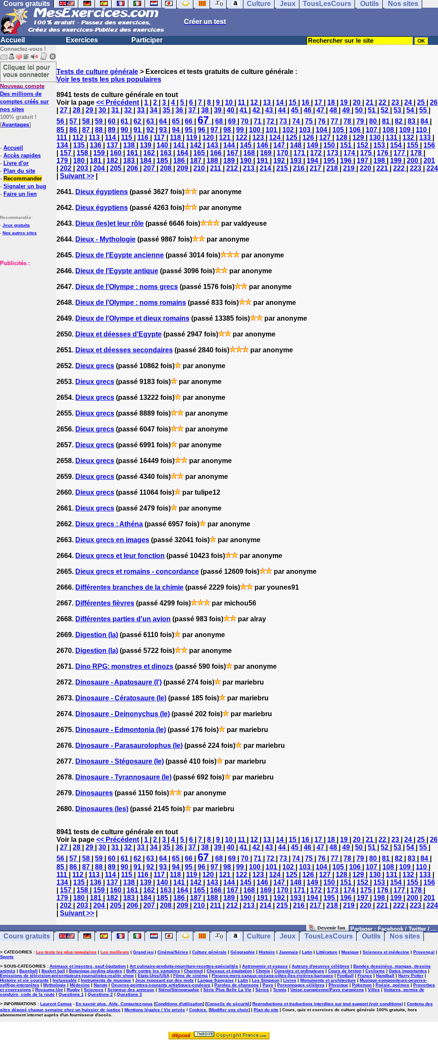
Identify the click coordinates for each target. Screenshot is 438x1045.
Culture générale (209, 952)
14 (280, 102)
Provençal (424, 952)
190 (246, 160)
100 (255, 129)
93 (164, 129)
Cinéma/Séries (172, 952)
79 (361, 121)
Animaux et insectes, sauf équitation (88, 966)
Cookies (197, 1009)
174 (350, 152)
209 (183, 168)
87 (87, 129)
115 (127, 137)
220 (366, 168)
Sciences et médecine (386, 952)
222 (399, 168)
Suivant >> (77, 176)
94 (176, 129)
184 (146, 160)
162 (150, 152)
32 (128, 110)
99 (241, 129)
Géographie (243, 952)
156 (429, 145)
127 (325, 137)
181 (96, 160)
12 (255, 102)
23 (396, 102)
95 (189, 129)
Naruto (100, 985)
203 (83, 168)
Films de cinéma (190, 975)
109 (405, 129)
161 (133, 152)
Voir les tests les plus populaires (108, 79)
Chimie (263, 970)
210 (200, 168)
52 (385, 110)
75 (309, 121)
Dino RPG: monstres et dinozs (124, 666)
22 (383, 102)
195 (330, 160)
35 (167, 110)
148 (296, 145)
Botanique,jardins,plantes (95, 970)
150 (330, 145)
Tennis (280, 989)
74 (297, 121)
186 (179, 160)
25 (421, 102)
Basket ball (53, 970)
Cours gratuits (26, 936)
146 (263, 145)
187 (196, 160)
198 (380, 160)
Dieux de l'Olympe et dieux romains (132, 318)
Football (345, 975)
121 (225, 137)
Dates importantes (408, 970)
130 (375, 137)
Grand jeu (143, 952)
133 (425, 137)
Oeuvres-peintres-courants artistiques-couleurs (160, 985)
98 (228, 129)
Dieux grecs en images (112, 539)
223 (416, 168)
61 (125, 121)
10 (229, 102)
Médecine (80, 985)
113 (95, 137)
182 (113, 160)
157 (66, 152)
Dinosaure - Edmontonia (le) (120, 729)
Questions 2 (100, 994)
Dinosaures (94, 793)
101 (272, 129)
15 (293, 102)
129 (359, 137)
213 (249, 168)
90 (125, 129)
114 (111, 137)
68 (220, 121)
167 (233, 152)
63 (151, 121)
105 (339, 129)
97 (215, 129)
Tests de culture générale (97, 71)
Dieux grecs (94, 365)
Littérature (326, 952)
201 (429, 160)
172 (316, 152)
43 (270, 110)
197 (363, 160)
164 (183, 152)
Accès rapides (22, 155)
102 (289, 129)
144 (230, 145)
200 (413, 160)
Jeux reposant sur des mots (164, 980)
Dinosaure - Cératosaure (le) (120, 698)
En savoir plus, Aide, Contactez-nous (114, 1003)
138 (129, 145)
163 (166, 152)
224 (432, 168)
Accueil (12, 40)
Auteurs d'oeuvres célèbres (320, 966)
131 (392, 137)
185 (163, 160)
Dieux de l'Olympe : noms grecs (126, 286)
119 (192, 137)
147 (280, 145)
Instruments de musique (106, 980)
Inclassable (65, 980)
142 (196, 145)
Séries (262, 989)
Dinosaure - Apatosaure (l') (118, 682)
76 (322, 121)
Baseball (28, 970)
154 (396, 145)
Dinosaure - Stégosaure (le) (119, 761)
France (365, 975)
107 (372, 129)
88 (99, 129)
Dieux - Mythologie (105, 239)
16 (306, 102)
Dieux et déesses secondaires (124, 350)
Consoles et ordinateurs (299, 970)
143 (213, 145)
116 (143, 137)
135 (79, 145)
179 (63, 160)
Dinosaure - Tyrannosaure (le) (123, 777)
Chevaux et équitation (229, 970)
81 (386, 121)
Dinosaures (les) (101, 808)
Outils (371, 936)
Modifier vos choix (229, 1009)
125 (292, 137)
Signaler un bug (24, 186)
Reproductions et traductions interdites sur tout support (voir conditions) (327, 1003)
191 (263, 160)
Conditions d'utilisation (179, 1003)
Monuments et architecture (328, 980)
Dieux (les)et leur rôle (109, 223)
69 (232, 121)
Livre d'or (16, 163)
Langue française (216, 980)
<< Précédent (117, 102)
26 (434, 102)
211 (216, 168)
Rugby (73, 989)
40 (231, 110)
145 (246, 145)
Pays (268, 985)
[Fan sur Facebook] (327, 928)
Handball (385, 975)
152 (363, 145)
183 (129, 160)
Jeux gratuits (16, 225)
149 (313, 145)
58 (87, 121)
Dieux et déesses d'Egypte (118, 334)
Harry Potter (410, 975)
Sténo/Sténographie (178, 989)
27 (64, 110)
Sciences (94, 989)
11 (242, 102)
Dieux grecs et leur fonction (120, 555)
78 (348, 121)
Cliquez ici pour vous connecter (26, 70)
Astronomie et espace (265, 966)
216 (299, 168)
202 (66, 168)
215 (283, 168)
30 (103, 110)
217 (316, 168)
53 (398, 110)
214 (266, 168)
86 (74, 129)
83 (412, 121)
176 (383, 152)
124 (275, 137)
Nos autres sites (20, 232)
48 (334, 110)
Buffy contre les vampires (153, 970)
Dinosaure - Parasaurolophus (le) (129, 745)
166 (216, 152)
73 (284, 121)
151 (346, 145)
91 (138, 129)
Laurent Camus (56, 1003)
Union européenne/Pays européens (327, 989)
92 (151, 129)
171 (300, 152)
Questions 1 (71, 994)
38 (205, 110)
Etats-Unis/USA (153, 975)
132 (409, 137)
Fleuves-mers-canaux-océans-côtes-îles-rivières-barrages (272, 975)
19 (344, 102)
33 (141, 110)
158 (83, 152)
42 (257, 110)
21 (370, 102)
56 (61, 121)
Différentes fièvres (104, 603)
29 (90, 110)
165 (200, 152)
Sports (7, 956)
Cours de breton (344, 970)
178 (416, 152)
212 (233, 168)
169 (266, 152)
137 (113, 145)
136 (96, 145)
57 (74, 121)
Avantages (15, 124)
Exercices (82, 40)
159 (100, 152)
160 (116, 152)
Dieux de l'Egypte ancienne (119, 255)
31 (116, 110)
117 (160, 137)
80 (374, 121)
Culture (259, 936)
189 (230, 160)
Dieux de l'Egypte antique (116, 271)
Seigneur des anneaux (130, 989)
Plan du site (19, 171)
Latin (307, 952)
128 (342, 137)
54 (411, 110)
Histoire (267, 952)
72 (271, 121)
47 (321, 110)
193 (296, 160)
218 (333, 168)
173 (333, 152)
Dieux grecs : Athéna (109, 524)
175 (366, 152)
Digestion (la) (96, 634)
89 (112, 129)
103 (305, 129)
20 (357, 102)
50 (359, 110)
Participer (147, 40)
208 (166, 168)
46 (308, 110)
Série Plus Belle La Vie (227, 989)
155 (413, 145)
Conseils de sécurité (228, 1003)
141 (179, 145)
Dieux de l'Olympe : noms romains (130, 302)
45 (295, 110)
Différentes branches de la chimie (129, 587)
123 (259, 137)
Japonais (288, 952)
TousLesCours (329, 936)
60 (112, 121)
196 (346, 160)
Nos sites (405, 936)
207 (150, 168)
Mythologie (54, 985)
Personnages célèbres (301, 985)
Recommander (22, 178)
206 (133, 168)
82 (399, 121)
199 (396, 160)
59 (99, 121)
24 (409, 102)
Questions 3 (129, 994)
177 (400, 152)
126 (309, 137)
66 (189, 121)
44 (282, 110)
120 (209, 137)
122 (242, 137)
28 (77, 110)
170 (283, 152)
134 (63, 145)
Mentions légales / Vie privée (154, 1009)
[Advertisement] (25, 309)
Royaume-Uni (49, 989)
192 (280, 160)
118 (176, 137)
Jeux (288, 936)
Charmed (193, 970)
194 (313, 160)
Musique (350, 952)
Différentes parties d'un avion (123, 619)
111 (62, 137)
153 (380, 145)
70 (245, 121)
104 (322, 129)
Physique (338, 985)
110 (422, 129)
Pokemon (362, 985)
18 (332, 102)
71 (258, 121)
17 (319, 102)
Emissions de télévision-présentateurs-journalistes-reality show (67, 975)
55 (424, 110)
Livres (289, 980)
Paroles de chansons (236, 985)
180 (79, 160)
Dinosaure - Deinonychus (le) (122, 713)
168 (250, 152)
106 (355, 129)
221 (383, 168)
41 (244, 110)
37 (193, 110)
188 (213, 160)
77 (335, 121)
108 (389, 129)
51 (372, 110)
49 (347, 110)
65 (176, 121)
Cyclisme (375, 970)
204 (100, 168)
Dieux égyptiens (101, 191)
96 (202, 129)
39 (218, 110)
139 (146, 145)
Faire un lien (20, 194)
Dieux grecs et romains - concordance (137, 571)
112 (78, 137)
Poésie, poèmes (392, 985)
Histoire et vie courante (24, 980)
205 (116, 168)
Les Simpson (265, 980)
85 (61, 129)
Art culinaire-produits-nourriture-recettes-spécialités (184, 966)
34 (154, 110)
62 (138, 121)
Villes (374, 989)
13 (267, 102)
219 (349, 168)
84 (425, 121)
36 (180, 110)
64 (164, 121)
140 (163, 145)
